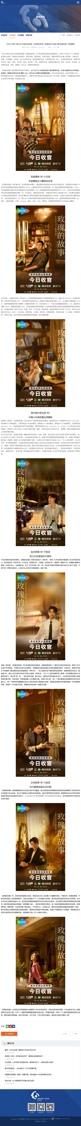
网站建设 (37, 1121)
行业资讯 (12, 35)
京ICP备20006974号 (45, 1119)
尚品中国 (43, 1121)
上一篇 (64, 1033)
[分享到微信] (7, 1026)
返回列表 (10, 1033)
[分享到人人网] (13, 1026)
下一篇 (75, 1033)
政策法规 (29, 35)
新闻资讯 (70, 35)
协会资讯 (4, 35)
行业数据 (21, 35)
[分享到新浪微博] (10, 1026)
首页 (63, 35)
